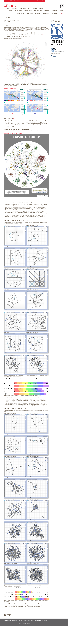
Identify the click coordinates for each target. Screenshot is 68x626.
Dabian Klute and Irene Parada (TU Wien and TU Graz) (13, 133)
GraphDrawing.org (8, 0)
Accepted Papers (28, 10)
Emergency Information (39, 620)
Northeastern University (39, 0)
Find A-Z (32, 620)
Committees (54, 10)
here (42, 34)
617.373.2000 (40, 621)
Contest (61, 13)
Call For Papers (18, 10)
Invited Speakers (21, 13)
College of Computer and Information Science (23, 0)
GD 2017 (24, 6)
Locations (37, 13)
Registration (30, 13)
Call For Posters (38, 10)
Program (10, 10)
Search (45, 620)
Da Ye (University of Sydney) (8, 39)
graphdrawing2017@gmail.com (9, 616)
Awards (61, 10)
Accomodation (45, 13)
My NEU (20, 620)
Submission (47, 10)
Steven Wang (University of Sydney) (10, 88)
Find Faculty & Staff (26, 620)
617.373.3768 (47, 621)
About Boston (54, 13)
